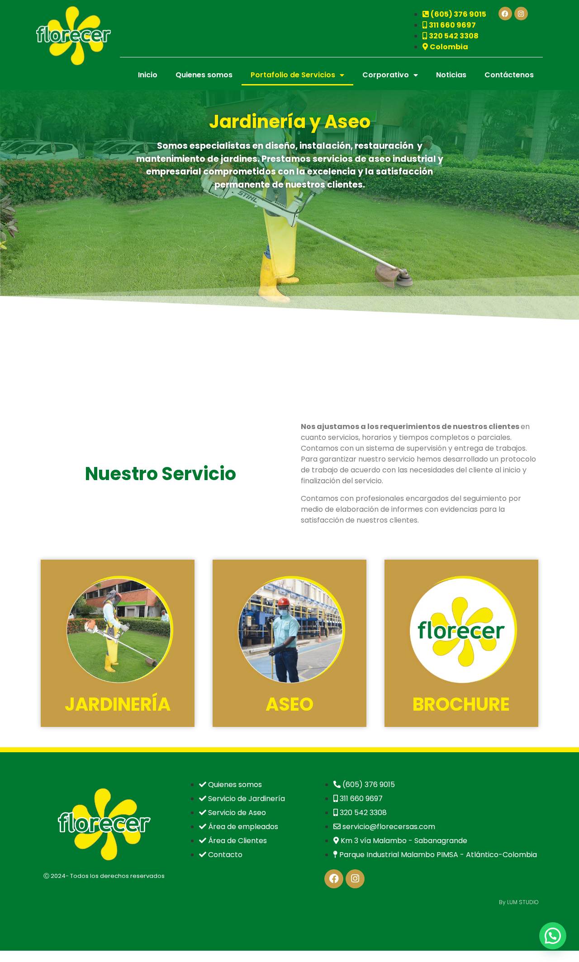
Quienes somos (204, 75)
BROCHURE (461, 704)
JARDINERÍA (118, 704)
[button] (552, 935)
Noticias (451, 75)
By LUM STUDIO (519, 902)
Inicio (147, 75)
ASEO (289, 704)
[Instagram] (521, 13)
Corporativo (385, 75)
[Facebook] (505, 13)
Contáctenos (509, 75)
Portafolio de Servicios (293, 75)
